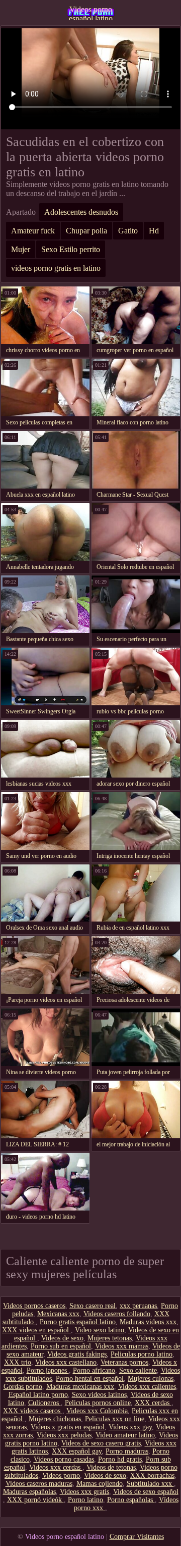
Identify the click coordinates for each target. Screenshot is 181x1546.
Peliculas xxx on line (114, 1419)
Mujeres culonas (150, 1378)
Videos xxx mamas (121, 1346)
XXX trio (17, 1362)
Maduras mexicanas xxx (80, 1386)
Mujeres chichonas (55, 1419)
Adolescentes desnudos (81, 212)
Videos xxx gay (130, 1427)
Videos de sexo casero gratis (101, 1443)
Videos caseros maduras (39, 1483)
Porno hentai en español (90, 1378)
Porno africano (94, 1370)
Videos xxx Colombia (97, 1411)
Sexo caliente (138, 1370)
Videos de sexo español (145, 1491)
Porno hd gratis (120, 1459)
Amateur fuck (33, 230)
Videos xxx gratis (84, 1491)
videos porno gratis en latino (56, 268)
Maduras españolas (29, 1491)
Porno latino (85, 1500)
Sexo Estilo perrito (70, 249)
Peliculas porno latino (141, 1354)
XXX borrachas (152, 1475)
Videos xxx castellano (66, 1362)
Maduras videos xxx (148, 1322)
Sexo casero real (92, 1306)
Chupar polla (86, 230)
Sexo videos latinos (99, 1394)
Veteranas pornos (124, 1362)
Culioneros (44, 1403)
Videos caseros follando (116, 1314)
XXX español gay (77, 1451)
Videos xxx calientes (147, 1386)
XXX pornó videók (35, 1500)
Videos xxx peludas (64, 1435)
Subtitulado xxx (150, 1483)
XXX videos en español (36, 1330)
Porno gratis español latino (78, 1322)
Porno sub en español (61, 1346)
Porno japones (48, 1370)
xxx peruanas (138, 1306)
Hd (154, 230)
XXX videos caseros (32, 1411)
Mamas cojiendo (99, 1483)
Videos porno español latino (91, 12)
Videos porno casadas (64, 1459)
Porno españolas (131, 1500)
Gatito (128, 230)
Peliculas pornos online (98, 1403)
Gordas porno (23, 1386)
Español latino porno (38, 1394)
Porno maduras (127, 1451)
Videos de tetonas (111, 1467)
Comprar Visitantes (137, 1536)
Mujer (20, 249)
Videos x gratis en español (68, 1427)
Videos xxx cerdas (55, 1467)
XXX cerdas (153, 1403)
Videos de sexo (62, 1338)
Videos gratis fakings (77, 1354)
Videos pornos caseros (34, 1306)
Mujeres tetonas (109, 1338)
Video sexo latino (99, 1330)
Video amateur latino (125, 1435)
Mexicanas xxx (58, 1314)
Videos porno (61, 1475)
